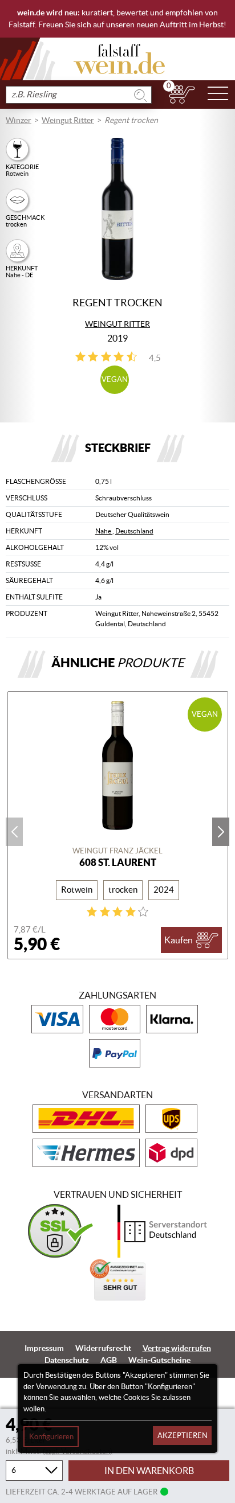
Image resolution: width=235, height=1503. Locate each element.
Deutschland (134, 531)
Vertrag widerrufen (177, 1348)
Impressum (44, 1348)
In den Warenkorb (149, 1470)
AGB (108, 1360)
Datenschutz (66, 1360)
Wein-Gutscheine (159, 1360)
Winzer (18, 120)
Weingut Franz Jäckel (117, 851)
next (220, 832)
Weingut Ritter (68, 120)
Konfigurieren (51, 1436)
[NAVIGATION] (217, 94)
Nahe (103, 531)
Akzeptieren (182, 1435)
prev (14, 832)
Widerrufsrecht (103, 1348)
